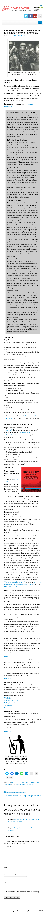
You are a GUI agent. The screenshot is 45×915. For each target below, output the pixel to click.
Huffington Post (9, 703)
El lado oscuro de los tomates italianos (15, 792)
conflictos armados (21, 784)
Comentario (8, 846)
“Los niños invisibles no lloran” (14, 582)
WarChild (7, 698)
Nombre (7, 867)
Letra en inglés (25, 432)
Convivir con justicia (23, 782)
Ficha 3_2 (7, 731)
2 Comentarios (30, 784)
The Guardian (8, 705)
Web (5, 882)
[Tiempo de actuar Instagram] (40, 16)
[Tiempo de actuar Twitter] (26, 16)
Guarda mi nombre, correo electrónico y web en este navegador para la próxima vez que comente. (22, 893)
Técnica (9, 784)
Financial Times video (11, 708)
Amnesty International (11, 700)
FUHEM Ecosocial (10, 587)
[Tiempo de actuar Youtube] (35, 16)
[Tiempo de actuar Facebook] (30, 16)
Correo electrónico (10, 875)
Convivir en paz (33, 782)
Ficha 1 (6, 656)
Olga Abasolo (21, 35)
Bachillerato (14, 782)
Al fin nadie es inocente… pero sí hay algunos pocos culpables (22, 796)
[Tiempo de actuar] (22, 7)
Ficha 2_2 (7, 679)
